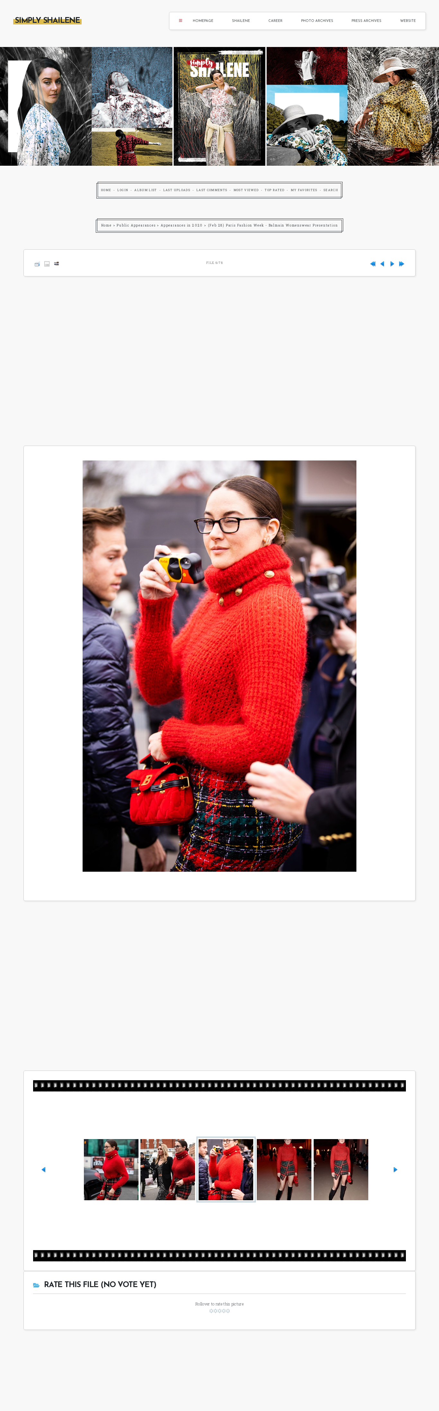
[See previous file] (382, 263)
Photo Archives (317, 21)
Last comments (212, 190)
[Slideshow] (56, 263)
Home (106, 190)
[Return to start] (372, 263)
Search (331, 190)
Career (275, 21)
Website (408, 21)
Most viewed (246, 190)
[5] (228, 1311)
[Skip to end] (401, 263)
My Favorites (304, 190)
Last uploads (176, 190)
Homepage (203, 21)
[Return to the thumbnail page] (37, 263)
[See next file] (392, 263)
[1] (211, 1311)
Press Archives (366, 21)
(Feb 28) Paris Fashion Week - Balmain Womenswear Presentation (273, 225)
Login (122, 190)
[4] (224, 1311)
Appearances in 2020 (182, 225)
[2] (215, 1311)
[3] (220, 1311)
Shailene (241, 21)
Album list (145, 190)
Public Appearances (136, 225)
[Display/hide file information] (46, 263)
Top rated (274, 190)
